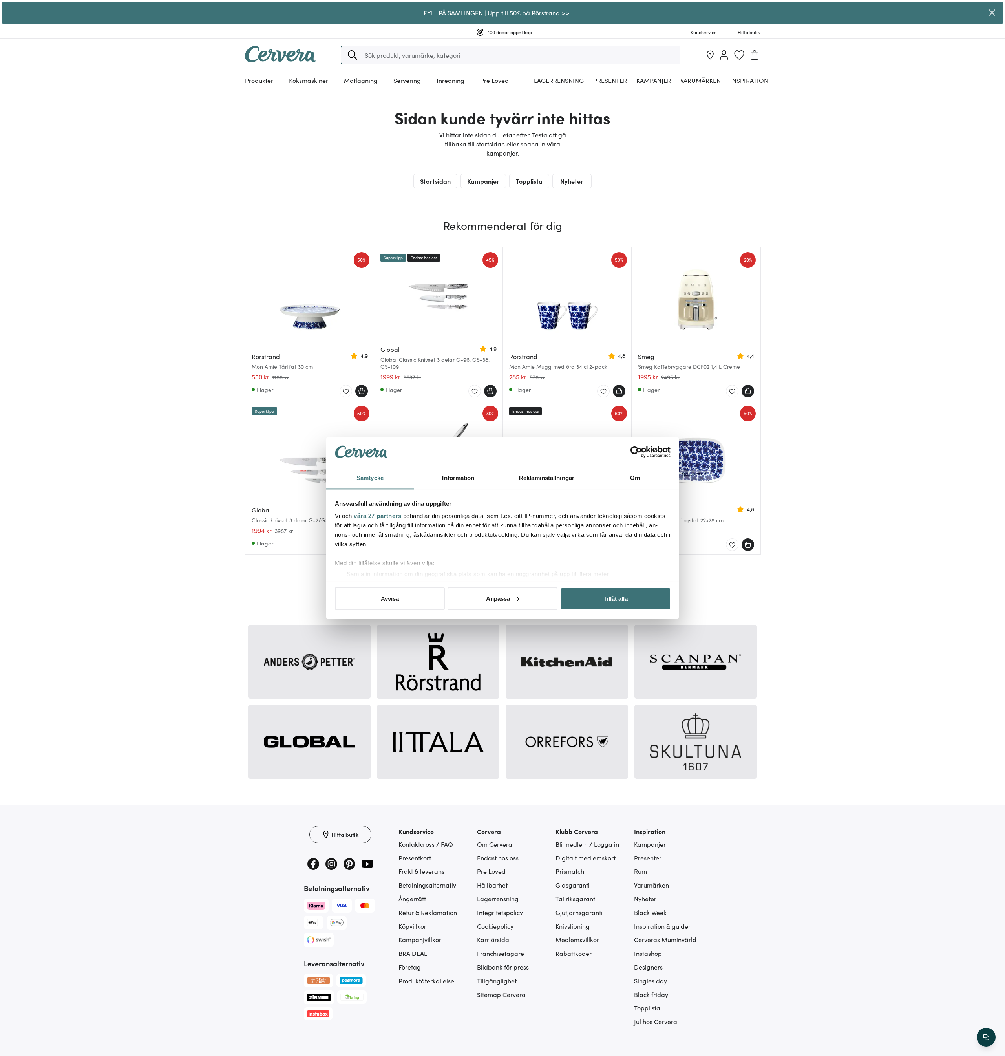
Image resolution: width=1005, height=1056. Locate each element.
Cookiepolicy (495, 926)
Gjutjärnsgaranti (579, 912)
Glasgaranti (572, 884)
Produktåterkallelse (426, 980)
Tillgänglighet (497, 980)
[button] (352, 55)
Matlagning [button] (361, 80)
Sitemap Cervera (501, 994)
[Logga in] (723, 55)
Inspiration (749, 80)
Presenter (647, 857)
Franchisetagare (500, 953)
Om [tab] (635, 477)
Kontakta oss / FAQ (425, 844)
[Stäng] (992, 12)
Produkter (259, 80)
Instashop (648, 953)
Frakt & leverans (421, 871)
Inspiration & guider (662, 926)
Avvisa (390, 598)
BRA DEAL (412, 953)
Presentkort (414, 857)
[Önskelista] (739, 55)
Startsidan (435, 181)
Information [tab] (458, 477)
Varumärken (700, 80)
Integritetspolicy (500, 912)
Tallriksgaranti (576, 898)
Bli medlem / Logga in (587, 844)
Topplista (529, 181)
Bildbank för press (503, 967)
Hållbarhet (492, 884)
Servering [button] (407, 80)
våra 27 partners (377, 515)
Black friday (651, 994)
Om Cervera (494, 844)
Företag (409, 967)
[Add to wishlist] (346, 391)
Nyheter (571, 181)
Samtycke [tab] (370, 477)
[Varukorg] (754, 55)
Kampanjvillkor (419, 939)
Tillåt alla (615, 598)
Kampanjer (653, 80)
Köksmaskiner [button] (308, 80)
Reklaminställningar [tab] (546, 477)
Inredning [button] (450, 80)
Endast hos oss (498, 857)
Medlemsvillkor (577, 939)
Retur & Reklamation (427, 912)
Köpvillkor (412, 926)
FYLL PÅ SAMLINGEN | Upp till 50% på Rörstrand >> (496, 12)
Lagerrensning (559, 80)
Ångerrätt (412, 898)
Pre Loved (494, 80)
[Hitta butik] (710, 55)
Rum (640, 871)
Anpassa (498, 598)
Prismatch (569, 871)
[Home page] (280, 59)
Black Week (650, 912)
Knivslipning (572, 926)
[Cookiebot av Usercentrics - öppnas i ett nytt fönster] (636, 452)
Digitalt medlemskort (585, 857)
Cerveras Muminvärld (665, 939)
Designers (648, 967)
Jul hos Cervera (655, 1021)
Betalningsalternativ (427, 884)
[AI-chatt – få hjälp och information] (986, 1037)
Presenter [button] (610, 80)
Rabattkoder (573, 953)
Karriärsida (493, 939)
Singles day (650, 980)
